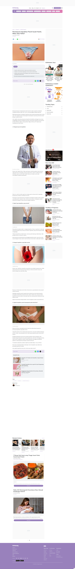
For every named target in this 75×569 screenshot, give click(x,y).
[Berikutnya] (44, 435)
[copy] (43, 81)
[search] (52, 8)
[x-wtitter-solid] (40, 81)
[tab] (15, 66)
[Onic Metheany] (13, 385)
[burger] (61, 8)
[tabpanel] (29, 73)
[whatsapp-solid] (35, 81)
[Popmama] (15, 8)
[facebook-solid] (38, 81)
